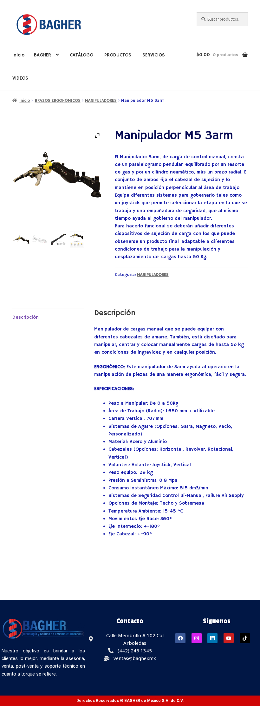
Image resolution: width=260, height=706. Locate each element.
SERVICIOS (153, 55)
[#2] (40, 239)
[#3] (58, 239)
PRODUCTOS (117, 55)
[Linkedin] (212, 638)
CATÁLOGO (81, 55)
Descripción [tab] (25, 317)
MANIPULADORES (101, 100)
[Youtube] (229, 638)
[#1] (21, 239)
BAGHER (42, 55)
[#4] (76, 239)
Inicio (18, 55)
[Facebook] (180, 638)
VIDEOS (20, 78)
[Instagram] (197, 638)
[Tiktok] (245, 638)
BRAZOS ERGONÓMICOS (58, 100)
